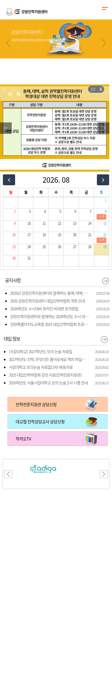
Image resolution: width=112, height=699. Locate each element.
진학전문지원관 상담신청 (36, 404)
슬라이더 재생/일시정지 (101, 89)
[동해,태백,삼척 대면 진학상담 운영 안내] (54, 87)
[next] (103, 179)
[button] (8, 43)
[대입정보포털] (43, 462)
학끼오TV (23, 439)
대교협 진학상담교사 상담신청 (40, 421)
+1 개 (101, 216)
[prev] (9, 179)
